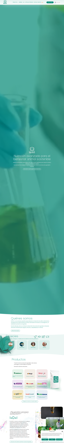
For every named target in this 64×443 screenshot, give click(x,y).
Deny (52, 439)
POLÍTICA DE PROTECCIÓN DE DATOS (55, 441)
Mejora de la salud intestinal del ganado (18, 376)
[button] (62, 431)
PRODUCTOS (15, 2)
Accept (45, 439)
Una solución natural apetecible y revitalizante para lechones (42, 386)
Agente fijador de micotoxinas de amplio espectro (42, 397)
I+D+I (24, 2)
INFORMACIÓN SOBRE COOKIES (46, 441)
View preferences (59, 439)
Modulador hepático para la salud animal (30, 386)
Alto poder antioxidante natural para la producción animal (18, 386)
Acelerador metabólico (30, 376)
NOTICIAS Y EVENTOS (37, 2)
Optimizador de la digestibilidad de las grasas (18, 397)
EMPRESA (20, 2)
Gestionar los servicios (44, 437)
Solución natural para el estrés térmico (30, 397)
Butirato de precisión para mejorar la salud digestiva (42, 376)
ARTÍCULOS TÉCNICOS (29, 2)
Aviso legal (61, 441)
